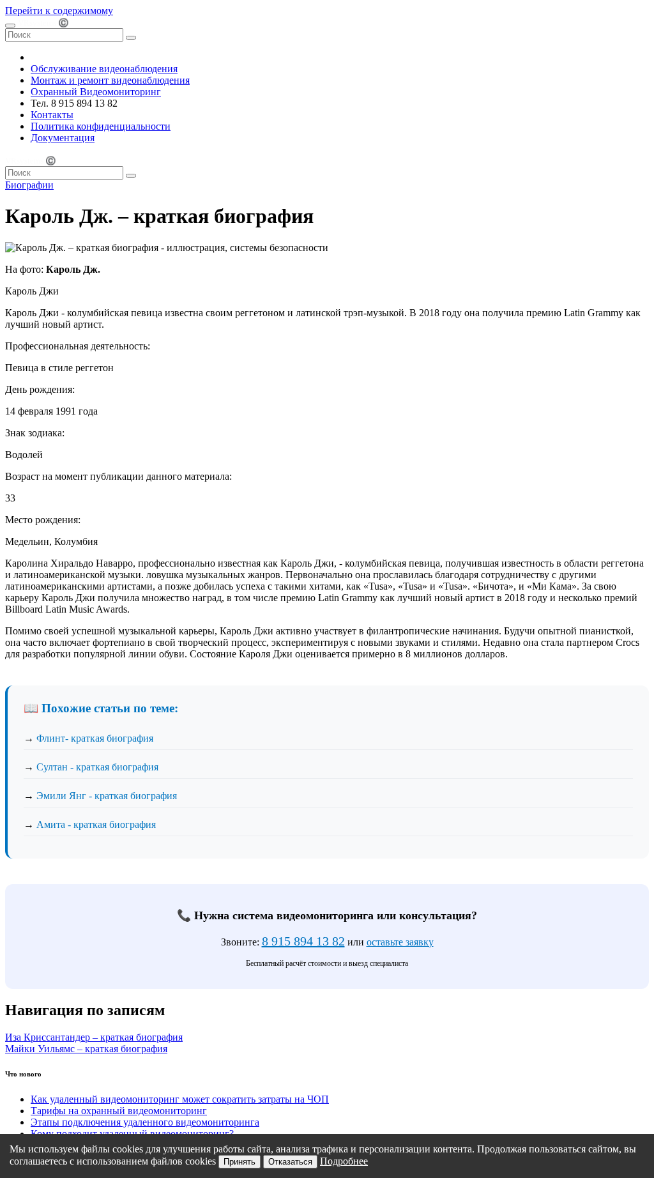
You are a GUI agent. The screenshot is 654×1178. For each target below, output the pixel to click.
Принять (239, 1162)
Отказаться (290, 1162)
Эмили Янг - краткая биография (106, 795)
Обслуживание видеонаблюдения (104, 68)
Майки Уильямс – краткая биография (86, 1048)
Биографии (29, 185)
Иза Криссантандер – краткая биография (94, 1037)
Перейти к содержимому (59, 10)
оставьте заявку (400, 942)
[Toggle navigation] (10, 25)
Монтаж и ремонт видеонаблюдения (110, 80)
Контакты (52, 114)
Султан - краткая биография (97, 766)
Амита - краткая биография (96, 824)
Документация (63, 137)
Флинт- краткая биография (94, 738)
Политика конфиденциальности (101, 126)
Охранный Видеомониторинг (96, 91)
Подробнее (344, 1161)
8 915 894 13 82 (303, 941)
